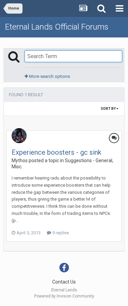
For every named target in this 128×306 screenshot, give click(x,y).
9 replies (60, 232)
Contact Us (64, 282)
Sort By (108, 109)
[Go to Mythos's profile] (19, 135)
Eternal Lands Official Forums (57, 27)
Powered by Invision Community (64, 296)
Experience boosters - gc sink (56, 152)
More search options (49, 76)
